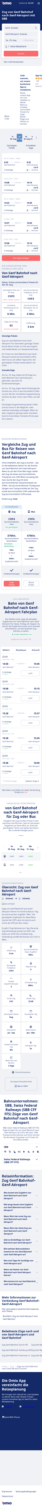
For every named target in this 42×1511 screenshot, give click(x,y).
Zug (12, 1366)
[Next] (36, 138)
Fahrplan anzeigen (11, 329)
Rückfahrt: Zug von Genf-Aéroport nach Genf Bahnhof (20, 1317)
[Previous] (4, 848)
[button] (12, 40)
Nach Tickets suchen (11, 300)
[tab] (12, 146)
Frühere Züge (11, 781)
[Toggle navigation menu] (38, 3)
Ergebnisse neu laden (19, 639)
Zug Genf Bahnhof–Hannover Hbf (17, 1355)
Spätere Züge (31, 781)
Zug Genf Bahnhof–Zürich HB (15, 1344)
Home (4, 1366)
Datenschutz (7, 1496)
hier (26, 792)
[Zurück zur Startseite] (6, 3)
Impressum (7, 1491)
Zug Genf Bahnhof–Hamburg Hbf (16, 1350)
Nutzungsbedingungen (26, 1491)
